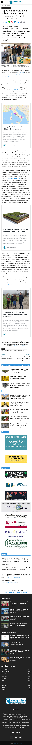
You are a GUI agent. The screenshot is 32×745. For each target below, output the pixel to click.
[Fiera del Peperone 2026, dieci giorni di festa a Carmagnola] (5, 411)
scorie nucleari (13, 350)
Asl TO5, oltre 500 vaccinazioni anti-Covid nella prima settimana (24, 358)
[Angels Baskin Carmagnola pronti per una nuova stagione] (5, 618)
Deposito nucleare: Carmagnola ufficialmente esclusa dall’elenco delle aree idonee (19, 370)
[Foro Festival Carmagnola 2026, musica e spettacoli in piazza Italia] (5, 404)
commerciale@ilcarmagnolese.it (9, 582)
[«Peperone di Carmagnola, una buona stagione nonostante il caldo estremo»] (5, 418)
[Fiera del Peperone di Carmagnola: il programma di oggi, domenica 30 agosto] (5, 603)
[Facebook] (11, 737)
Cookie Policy (20, 717)
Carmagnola (8, 5)
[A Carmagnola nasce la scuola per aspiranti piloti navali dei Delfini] (5, 625)
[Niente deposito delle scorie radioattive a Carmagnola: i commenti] (5, 378)
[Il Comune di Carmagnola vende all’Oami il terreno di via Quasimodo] (5, 659)
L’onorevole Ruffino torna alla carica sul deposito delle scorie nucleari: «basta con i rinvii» (20, 385)
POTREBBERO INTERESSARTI (9, 365)
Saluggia (12, 155)
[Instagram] (16, 737)
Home (2, 5)
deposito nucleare (18, 348)
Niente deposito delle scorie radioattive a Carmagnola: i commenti (18, 378)
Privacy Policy (12, 717)
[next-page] (5, 391)
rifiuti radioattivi (5, 350)
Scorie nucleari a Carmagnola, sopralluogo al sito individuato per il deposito (15, 314)
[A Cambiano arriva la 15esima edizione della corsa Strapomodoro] (5, 652)
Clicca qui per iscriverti (19, 345)
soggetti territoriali (15, 90)
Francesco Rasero (6, 18)
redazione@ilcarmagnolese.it (13, 577)
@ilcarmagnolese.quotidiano (16, 592)
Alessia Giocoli (13, 405)
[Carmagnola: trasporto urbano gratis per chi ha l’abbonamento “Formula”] (5, 397)
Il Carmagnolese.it (18, 743)
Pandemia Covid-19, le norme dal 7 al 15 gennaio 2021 (8, 357)
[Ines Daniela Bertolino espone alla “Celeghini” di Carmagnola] (5, 644)
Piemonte (9, 8)
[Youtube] (20, 737)
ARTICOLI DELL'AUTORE (23, 365)
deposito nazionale (6, 285)
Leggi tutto (17, 141)
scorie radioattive (20, 350)
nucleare (25, 348)
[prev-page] (2, 391)
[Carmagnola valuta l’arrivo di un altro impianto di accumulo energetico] (5, 425)
